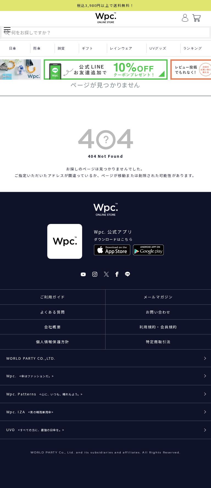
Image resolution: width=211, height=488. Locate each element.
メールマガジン (158, 297)
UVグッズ (157, 48)
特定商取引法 (158, 341)
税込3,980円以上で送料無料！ (105, 5)
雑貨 (61, 48)
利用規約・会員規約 (158, 326)
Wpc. (30, 375)
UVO (35, 429)
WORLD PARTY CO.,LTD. (30, 358)
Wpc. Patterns (44, 394)
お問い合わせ (158, 312)
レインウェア (121, 48)
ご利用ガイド (52, 297)
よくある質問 (52, 312)
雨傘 (37, 48)
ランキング (192, 48)
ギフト (87, 48)
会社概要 (52, 326)
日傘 (13, 48)
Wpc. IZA (30, 411)
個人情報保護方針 (52, 341)
